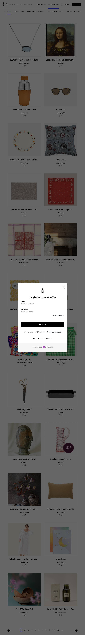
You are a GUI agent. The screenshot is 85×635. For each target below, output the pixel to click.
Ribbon (50, 347)
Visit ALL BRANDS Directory (42, 338)
